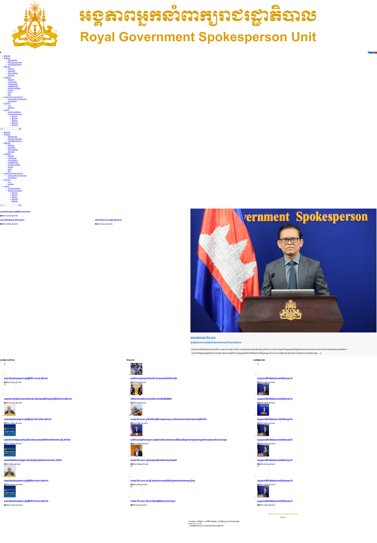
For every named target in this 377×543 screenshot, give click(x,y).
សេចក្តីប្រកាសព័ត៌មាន (14, 112)
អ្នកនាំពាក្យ (11, 108)
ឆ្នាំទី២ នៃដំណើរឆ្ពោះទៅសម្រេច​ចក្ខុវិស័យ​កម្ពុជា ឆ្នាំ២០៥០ (108, 220)
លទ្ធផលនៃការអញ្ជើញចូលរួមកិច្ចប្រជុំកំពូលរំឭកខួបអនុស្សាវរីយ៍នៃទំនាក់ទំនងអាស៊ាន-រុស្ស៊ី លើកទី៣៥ (37, 440)
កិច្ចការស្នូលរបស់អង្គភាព (15, 62)
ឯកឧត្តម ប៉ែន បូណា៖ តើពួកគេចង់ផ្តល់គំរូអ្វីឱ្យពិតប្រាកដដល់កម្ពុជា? (153, 501)
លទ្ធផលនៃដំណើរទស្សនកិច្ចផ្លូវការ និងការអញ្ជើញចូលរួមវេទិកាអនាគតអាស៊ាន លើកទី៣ (33, 460)
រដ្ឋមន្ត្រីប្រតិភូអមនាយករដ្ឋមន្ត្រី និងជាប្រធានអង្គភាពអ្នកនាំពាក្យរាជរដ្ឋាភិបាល (215, 342)
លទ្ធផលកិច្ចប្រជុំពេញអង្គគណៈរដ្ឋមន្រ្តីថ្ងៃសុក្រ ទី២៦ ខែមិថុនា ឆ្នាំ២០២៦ (28, 419)
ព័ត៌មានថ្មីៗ (11, 80)
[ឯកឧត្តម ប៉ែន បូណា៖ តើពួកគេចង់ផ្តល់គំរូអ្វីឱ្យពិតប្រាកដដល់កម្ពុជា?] (136, 497)
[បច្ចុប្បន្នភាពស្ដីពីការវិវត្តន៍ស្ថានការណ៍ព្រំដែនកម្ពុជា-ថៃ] (263, 374)
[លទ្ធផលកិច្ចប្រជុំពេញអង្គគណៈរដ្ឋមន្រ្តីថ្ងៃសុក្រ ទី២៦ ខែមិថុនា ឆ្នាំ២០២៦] (10, 415)
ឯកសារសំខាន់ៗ (12, 101)
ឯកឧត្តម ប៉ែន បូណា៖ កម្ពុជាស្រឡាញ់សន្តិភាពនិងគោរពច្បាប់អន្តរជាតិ (154, 460)
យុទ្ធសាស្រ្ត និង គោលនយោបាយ (13, 97)
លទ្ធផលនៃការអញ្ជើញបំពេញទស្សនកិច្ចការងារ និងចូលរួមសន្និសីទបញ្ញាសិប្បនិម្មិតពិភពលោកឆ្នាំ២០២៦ (38, 399)
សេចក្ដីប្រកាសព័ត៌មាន (14, 88)
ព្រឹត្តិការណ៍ (7, 67)
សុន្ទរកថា (10, 90)
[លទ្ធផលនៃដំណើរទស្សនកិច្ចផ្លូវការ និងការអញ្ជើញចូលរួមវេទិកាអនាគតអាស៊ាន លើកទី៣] (10, 456)
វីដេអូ (9, 95)
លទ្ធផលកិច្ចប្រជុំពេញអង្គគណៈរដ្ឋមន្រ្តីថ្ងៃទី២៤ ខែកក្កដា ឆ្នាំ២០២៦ (15, 211)
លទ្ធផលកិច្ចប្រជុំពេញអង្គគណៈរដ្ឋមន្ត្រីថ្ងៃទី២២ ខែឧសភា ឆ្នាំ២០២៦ (26, 481)
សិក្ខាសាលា (11, 75)
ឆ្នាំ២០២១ (15, 121)
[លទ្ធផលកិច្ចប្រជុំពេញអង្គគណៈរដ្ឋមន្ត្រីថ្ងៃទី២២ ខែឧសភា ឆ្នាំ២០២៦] (10, 476)
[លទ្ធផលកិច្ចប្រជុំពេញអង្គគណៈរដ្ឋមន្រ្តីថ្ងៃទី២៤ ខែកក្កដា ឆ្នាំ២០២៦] (10, 374)
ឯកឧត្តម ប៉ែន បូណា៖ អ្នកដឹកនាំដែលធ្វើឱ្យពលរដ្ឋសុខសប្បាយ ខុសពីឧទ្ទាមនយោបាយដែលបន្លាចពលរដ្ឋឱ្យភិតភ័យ (169, 419)
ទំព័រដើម (7, 56)
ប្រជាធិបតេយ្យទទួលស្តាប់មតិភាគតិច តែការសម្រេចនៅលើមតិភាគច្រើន (154, 378)
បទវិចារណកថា (12, 82)
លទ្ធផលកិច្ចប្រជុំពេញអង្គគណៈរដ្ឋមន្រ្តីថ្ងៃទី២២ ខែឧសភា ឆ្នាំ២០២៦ (26, 501)
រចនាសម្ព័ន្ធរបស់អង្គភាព (15, 65)
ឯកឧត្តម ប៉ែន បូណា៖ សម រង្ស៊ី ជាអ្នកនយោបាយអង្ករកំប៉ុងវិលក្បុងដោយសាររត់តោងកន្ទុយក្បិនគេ (163, 481)
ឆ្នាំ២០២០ (15, 118)
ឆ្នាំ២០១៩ (14, 116)
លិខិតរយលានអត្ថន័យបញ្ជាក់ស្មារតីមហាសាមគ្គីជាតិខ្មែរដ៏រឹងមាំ (151, 399)
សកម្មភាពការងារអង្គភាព (15, 114)
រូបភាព (10, 93)
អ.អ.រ (9, 106)
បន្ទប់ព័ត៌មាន (7, 77)
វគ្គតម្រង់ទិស (11, 71)
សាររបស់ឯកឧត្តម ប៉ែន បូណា (203, 337)
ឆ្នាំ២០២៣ (15, 125)
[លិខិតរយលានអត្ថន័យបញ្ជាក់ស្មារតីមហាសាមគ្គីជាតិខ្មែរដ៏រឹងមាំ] (136, 394)
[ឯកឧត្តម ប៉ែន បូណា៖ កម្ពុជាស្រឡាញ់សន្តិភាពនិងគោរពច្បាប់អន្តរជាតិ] (136, 456)
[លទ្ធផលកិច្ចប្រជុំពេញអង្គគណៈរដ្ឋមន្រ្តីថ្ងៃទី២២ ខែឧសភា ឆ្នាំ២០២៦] (10, 497)
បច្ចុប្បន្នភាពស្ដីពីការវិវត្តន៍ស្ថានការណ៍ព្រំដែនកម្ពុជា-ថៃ (12, 220)
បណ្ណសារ (6, 110)
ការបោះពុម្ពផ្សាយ (13, 84)
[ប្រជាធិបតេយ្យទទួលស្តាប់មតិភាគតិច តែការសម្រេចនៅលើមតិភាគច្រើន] (136, 374)
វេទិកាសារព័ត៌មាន (13, 73)
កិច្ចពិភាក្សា (11, 69)
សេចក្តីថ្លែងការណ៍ (13, 86)
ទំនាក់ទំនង (7, 103)
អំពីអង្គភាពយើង (12, 60)
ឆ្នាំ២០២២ (15, 123)
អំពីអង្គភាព (7, 58)
